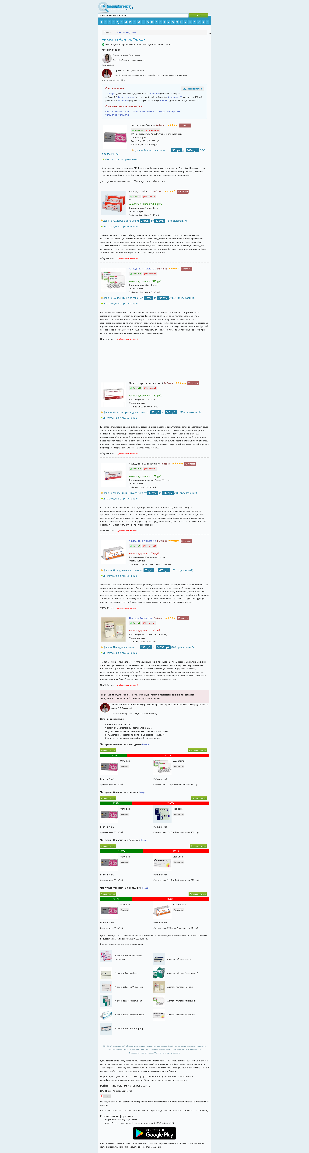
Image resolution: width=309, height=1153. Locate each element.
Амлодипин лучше (197, 750)
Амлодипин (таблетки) (142, 268)
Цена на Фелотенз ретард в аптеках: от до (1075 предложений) (152, 412)
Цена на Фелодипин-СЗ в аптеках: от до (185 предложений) (150, 493)
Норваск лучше (199, 798)
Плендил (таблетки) (141, 618)
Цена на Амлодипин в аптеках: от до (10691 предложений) (149, 297)
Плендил (164, 100)
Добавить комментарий (127, 258)
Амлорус (111, 93)
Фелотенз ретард (126, 97)
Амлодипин (154, 93)
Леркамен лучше (198, 846)
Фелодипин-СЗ (175, 97)
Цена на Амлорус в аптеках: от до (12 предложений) (145, 220)
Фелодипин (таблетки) (142, 540)
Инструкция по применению (122, 159)
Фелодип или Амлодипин (117, 111)
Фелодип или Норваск (143, 111)
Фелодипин (123, 100)
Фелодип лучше (108, 750)
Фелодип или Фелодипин (117, 115)
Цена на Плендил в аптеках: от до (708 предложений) (148, 647)
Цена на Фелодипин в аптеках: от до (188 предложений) (148, 570)
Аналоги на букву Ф (126, 32)
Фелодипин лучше (198, 894)
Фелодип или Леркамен (169, 111)
